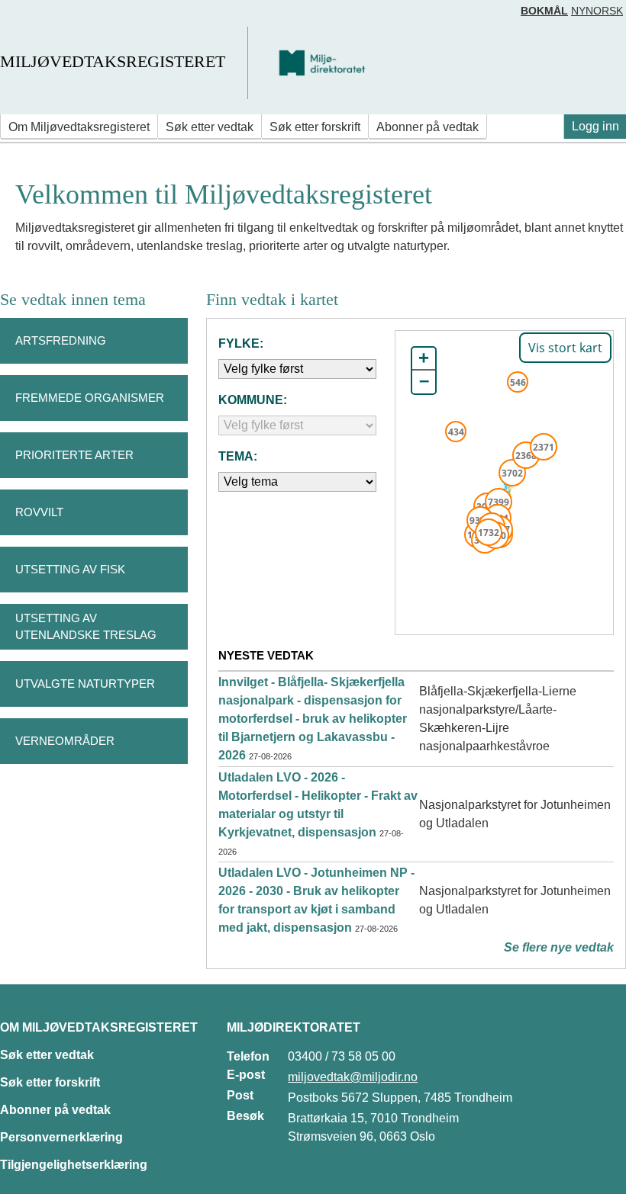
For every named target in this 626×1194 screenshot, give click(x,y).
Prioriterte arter (74, 454)
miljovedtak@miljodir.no (353, 1076)
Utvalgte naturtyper (85, 683)
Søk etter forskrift (314, 126)
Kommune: (252, 399)
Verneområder (65, 740)
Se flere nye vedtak (559, 947)
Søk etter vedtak (209, 126)
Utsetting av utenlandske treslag (85, 626)
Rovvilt (39, 512)
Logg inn (595, 126)
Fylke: (240, 343)
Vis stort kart (565, 347)
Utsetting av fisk (70, 569)
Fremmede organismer (89, 397)
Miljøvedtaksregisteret (112, 61)
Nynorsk (597, 11)
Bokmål (544, 11)
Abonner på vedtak (427, 126)
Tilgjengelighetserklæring (73, 1164)
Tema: (237, 456)
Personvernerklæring (61, 1137)
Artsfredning (60, 340)
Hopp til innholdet (60, 17)
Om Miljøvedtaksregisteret (79, 126)
